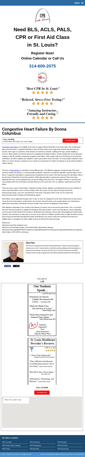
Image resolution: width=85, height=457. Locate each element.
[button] (82, 3)
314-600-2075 (42, 66)
